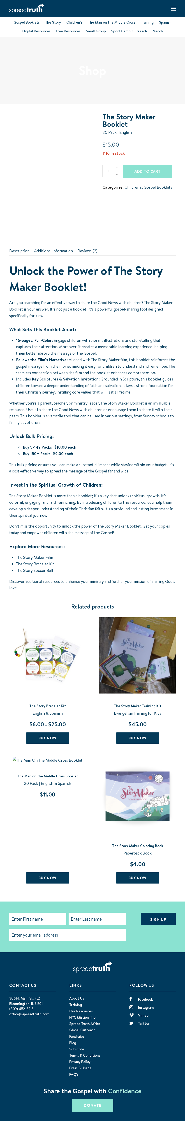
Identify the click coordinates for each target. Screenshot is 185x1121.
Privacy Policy (79, 1061)
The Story (53, 22)
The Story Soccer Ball (34, 570)
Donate (93, 1105)
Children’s (74, 22)
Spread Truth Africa (84, 1023)
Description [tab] (19, 251)
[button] (173, 8)
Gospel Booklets (27, 22)
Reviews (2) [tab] (87, 251)
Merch (158, 31)
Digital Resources (36, 31)
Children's (133, 187)
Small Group (96, 31)
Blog (72, 1042)
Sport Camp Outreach (129, 31)
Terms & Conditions (84, 1055)
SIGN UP (158, 919)
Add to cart (147, 171)
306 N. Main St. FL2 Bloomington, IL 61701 (26, 1001)
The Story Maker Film (34, 557)
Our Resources (80, 1011)
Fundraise (76, 1036)
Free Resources (68, 31)
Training (147, 22)
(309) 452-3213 (21, 1008)
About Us (76, 998)
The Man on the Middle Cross (111, 22)
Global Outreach (82, 1029)
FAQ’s (74, 1074)
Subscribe (77, 1049)
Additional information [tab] (53, 251)
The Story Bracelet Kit (35, 564)
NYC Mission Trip (82, 1017)
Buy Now (47, 738)
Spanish (165, 22)
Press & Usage (80, 1067)
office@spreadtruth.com (29, 1013)
